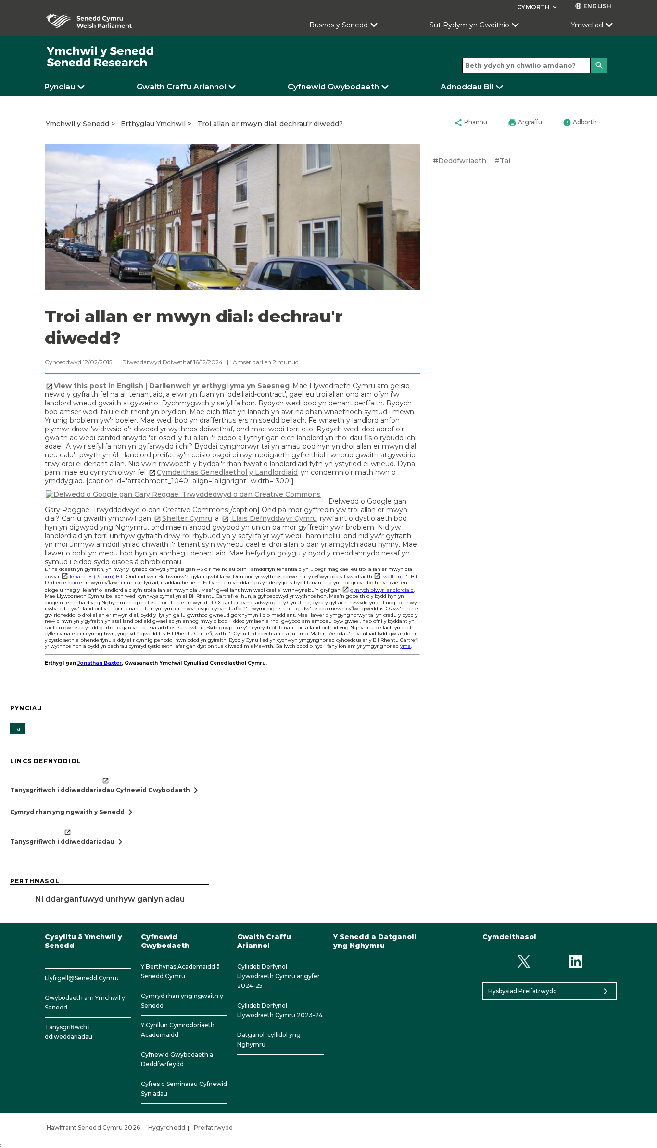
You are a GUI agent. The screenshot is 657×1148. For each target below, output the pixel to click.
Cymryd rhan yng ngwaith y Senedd (182, 1000)
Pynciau (59, 86)
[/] (100, 57)
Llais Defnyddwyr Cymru (273, 518)
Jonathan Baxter (99, 663)
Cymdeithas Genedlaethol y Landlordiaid (227, 472)
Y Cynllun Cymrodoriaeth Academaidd (178, 1030)
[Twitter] (523, 961)
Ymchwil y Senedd (77, 123)
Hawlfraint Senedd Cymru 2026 (93, 1127)
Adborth (580, 122)
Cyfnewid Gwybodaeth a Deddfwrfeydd (177, 1059)
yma (405, 646)
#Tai (502, 160)
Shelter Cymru (187, 518)
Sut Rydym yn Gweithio (469, 25)
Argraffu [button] (525, 122)
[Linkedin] (576, 961)
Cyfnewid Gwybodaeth (333, 86)
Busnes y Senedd (338, 25)
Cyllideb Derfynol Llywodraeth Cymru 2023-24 (280, 1010)
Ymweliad (587, 25)
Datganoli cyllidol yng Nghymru (269, 1039)
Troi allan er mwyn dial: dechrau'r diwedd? (270, 123)
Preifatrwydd (213, 1127)
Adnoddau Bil (467, 86)
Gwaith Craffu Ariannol (181, 86)
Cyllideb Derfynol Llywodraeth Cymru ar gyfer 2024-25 (278, 976)
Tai (17, 728)
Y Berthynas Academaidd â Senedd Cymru (180, 971)
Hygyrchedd (166, 1127)
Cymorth (537, 7)
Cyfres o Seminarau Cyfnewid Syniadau (184, 1088)
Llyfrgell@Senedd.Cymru (82, 978)
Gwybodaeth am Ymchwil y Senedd (85, 1002)
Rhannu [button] (470, 122)
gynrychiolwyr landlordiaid (382, 590)
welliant (392, 576)
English (593, 6)
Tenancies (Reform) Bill (96, 576)
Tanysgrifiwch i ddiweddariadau (68, 1031)
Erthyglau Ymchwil (153, 123)
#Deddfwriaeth (459, 160)
